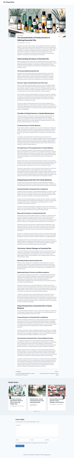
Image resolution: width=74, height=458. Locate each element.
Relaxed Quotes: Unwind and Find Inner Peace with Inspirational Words (37, 400)
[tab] (35, 411)
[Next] (64, 397)
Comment (18, 425)
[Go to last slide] (10, 397)
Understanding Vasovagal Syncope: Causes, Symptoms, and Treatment (57, 400)
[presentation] (17, 390)
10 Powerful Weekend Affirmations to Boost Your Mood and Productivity (25, 373)
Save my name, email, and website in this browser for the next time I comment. (32, 442)
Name (17, 439)
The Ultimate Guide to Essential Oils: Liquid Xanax (49, 373)
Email (32, 439)
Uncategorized (20, 35)
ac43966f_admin (21, 42)
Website (47, 439)
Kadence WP (47, 454)
